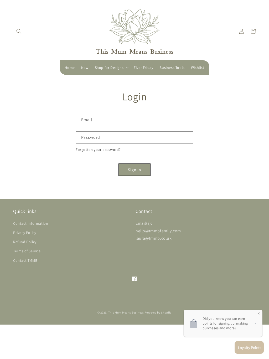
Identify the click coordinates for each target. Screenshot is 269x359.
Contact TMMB (25, 260)
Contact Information (30, 223)
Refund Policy (25, 241)
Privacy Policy (24, 232)
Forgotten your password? (98, 149)
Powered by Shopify (158, 312)
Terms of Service (27, 251)
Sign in (134, 169)
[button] (19, 31)
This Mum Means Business (126, 312)
